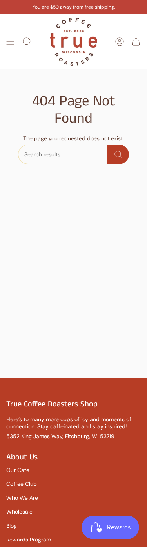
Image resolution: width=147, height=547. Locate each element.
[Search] (118, 154)
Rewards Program (28, 539)
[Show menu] (10, 42)
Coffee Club (21, 483)
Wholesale (19, 511)
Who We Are (22, 497)
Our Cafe (17, 470)
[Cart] (136, 42)
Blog (11, 525)
